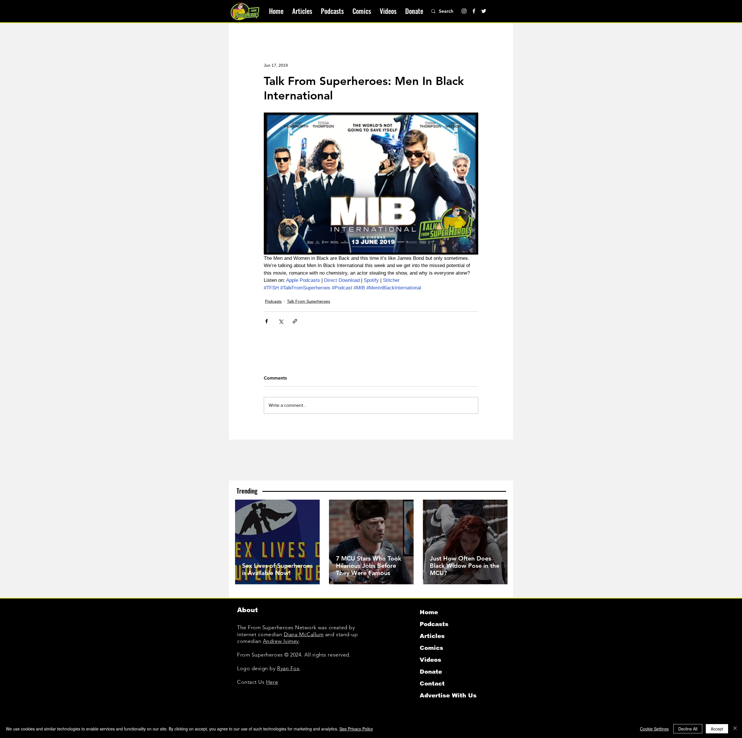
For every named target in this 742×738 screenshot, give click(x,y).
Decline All (687, 729)
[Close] (735, 728)
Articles (432, 636)
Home (429, 612)
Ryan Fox (288, 668)
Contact (432, 683)
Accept (717, 729)
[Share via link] (295, 321)
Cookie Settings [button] (654, 729)
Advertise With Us (448, 695)
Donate (431, 671)
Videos (430, 660)
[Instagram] (464, 11)
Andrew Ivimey (281, 641)
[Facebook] (474, 11)
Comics (431, 648)
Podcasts (273, 301)
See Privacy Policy (356, 729)
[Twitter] (484, 11)
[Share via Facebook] (266, 321)
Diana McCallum (304, 634)
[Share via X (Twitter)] (280, 321)
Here (272, 682)
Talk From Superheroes (308, 301)
